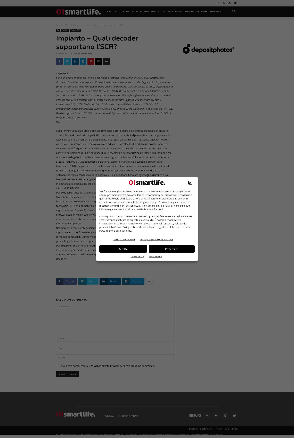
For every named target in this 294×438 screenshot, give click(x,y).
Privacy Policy (155, 256)
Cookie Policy (137, 256)
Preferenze (171, 249)
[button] (190, 182)
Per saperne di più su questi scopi (156, 239)
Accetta (123, 249)
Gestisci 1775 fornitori (124, 239)
